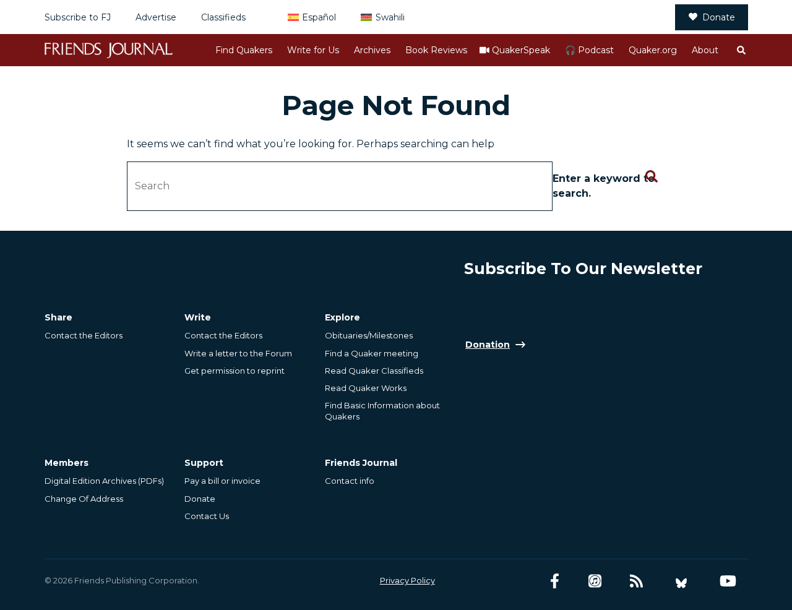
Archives (372, 50)
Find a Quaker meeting (371, 353)
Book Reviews (436, 50)
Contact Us (206, 516)
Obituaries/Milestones (369, 335)
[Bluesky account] (681, 581)
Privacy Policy (407, 580)
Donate (718, 17)
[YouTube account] (728, 581)
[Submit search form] (651, 177)
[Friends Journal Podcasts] (594, 581)
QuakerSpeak (521, 50)
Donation (487, 344)
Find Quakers (243, 50)
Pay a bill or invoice (222, 481)
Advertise (156, 17)
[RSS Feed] (636, 581)
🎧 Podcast (589, 50)
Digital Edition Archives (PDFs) (104, 481)
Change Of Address (84, 499)
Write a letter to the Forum (238, 353)
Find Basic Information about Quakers (382, 410)
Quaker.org (653, 50)
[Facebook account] (554, 581)
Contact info (349, 481)
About (705, 50)
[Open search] (740, 50)
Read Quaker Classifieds (374, 371)
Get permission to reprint (234, 371)
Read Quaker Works (366, 388)
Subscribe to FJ (78, 17)
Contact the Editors (84, 335)
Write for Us (313, 50)
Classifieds (223, 17)
